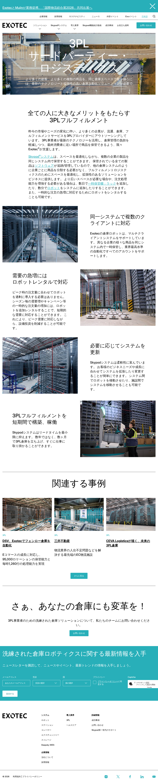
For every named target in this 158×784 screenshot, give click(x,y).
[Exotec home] (15, 25)
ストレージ (46, 740)
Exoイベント (131, 16)
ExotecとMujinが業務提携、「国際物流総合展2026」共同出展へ (47, 7)
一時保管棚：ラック (102, 183)
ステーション (47, 725)
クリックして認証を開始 (145, 685)
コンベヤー (46, 730)
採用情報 (58, 16)
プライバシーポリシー (32, 776)
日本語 (145, 16)
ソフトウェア (44, 165)
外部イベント (112, 16)
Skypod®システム (59, 25)
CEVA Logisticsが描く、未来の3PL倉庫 (128, 543)
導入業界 (75, 25)
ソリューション (40, 25)
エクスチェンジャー (50, 735)
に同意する (110, 682)
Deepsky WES (47, 745)
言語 (35, 677)
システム (45, 715)
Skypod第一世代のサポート (104, 730)
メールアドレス (9, 677)
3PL (4, 535)
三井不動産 (62, 541)
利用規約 (17, 776)
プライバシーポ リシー (108, 681)
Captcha (132, 677)
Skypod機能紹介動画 (92, 25)
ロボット (53, 188)
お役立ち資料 (123, 25)
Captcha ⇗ (152, 687)
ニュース (96, 16)
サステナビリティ (77, 16)
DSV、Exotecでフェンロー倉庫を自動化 (26, 543)
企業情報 (43, 16)
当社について (47, 757)
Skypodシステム (40, 156)
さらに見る (79, 576)
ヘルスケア (71, 725)
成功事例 (109, 25)
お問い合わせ (146, 25)
